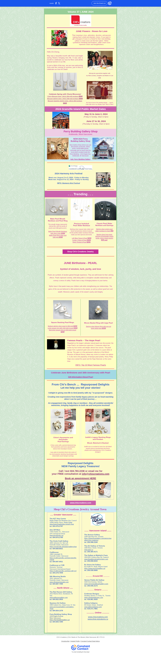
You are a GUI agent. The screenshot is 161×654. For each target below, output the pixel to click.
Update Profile (75, 641)
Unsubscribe (65, 641)
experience (83, 275)
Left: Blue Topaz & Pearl (80, 238)
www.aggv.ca (88, 550)
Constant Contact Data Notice (90, 641)
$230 (104, 328)
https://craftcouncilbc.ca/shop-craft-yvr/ (63, 571)
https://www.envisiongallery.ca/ (94, 568)
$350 (63, 233)
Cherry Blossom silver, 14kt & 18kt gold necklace (63, 96)
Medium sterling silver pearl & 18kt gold (60, 326)
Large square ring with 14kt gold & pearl (61, 328)
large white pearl (96, 328)
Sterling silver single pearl (104, 229)
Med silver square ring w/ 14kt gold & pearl (62, 330)
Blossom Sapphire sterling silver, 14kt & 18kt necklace (65, 101)
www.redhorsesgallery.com (59, 597)
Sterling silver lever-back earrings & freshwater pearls (104, 235)
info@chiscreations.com (95, 474)
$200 (89, 240)
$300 (61, 237)
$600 (65, 103)
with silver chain (56, 233)
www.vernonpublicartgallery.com (96, 584)
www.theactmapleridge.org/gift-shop (62, 524)
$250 (62, 332)
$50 (112, 231)
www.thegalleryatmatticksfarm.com (96, 559)
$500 (81, 96)
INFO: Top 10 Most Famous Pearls (90, 365)
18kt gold (56, 237)
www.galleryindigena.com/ (93, 607)
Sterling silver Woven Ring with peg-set (98, 326)
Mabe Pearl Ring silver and (57, 235)
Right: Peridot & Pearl (80, 242)
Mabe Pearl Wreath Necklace (57, 231)
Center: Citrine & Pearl (79, 240)
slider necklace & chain (103, 231)
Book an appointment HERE (80, 478)
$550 (81, 99)
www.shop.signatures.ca (98, 619)
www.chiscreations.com (80, 503)
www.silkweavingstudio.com (59, 582)
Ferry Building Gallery (82, 159)
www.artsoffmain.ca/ (56, 535)
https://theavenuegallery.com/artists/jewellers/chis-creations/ (97, 539)
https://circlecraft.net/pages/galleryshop (63, 547)
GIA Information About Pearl (80, 377)
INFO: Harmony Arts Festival (68, 183)
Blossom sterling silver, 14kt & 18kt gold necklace (63, 99)
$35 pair (104, 240)
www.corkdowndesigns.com (93, 597)
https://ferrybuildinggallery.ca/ (60, 620)
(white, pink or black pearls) (104, 238)
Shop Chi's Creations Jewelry (80, 252)
